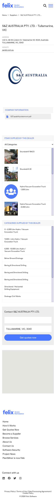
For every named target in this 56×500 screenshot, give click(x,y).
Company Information (16, 110)
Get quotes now (28, 337)
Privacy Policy (9, 491)
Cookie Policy (28, 493)
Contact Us (8, 445)
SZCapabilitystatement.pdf (20, 116)
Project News (9, 454)
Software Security (11, 450)
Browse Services (10, 437)
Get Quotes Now (11, 429)
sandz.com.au (8, 50)
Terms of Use (22, 491)
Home (5, 421)
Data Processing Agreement (39, 491)
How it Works (9, 425)
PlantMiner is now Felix (14, 458)
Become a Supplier (12, 433)
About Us (7, 441)
